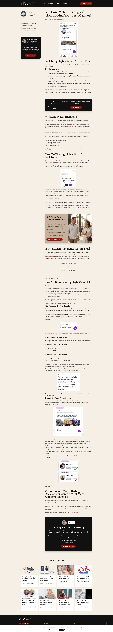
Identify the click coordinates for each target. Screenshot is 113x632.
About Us (46, 619)
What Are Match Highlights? (26, 25)
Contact (45, 623)
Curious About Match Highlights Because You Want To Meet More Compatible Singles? (31, 32)
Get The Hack (76, 107)
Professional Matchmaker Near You (77, 619)
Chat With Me (31, 55)
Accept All (62, 629)
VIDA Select (48, 500)
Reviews (64, 3)
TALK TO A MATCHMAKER (54, 239)
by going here (76, 512)
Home (46, 19)
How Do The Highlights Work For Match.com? (29, 26)
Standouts (84, 148)
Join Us (45, 621)
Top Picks (71, 126)
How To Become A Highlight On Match (28, 30)
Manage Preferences (53, 629)
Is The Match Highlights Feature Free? (28, 28)
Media (57, 3)
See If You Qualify (86, 3)
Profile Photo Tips (63, 581)
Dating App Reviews (64, 607)
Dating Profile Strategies (28, 583)
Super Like (78, 165)
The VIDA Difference (47, 3)
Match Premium (49, 256)
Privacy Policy (72, 623)
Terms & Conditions (73, 621)
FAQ (70, 3)
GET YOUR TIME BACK (68, 546)
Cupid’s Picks (53, 149)
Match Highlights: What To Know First (28, 23)
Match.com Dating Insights (59, 19)
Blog (50, 19)
